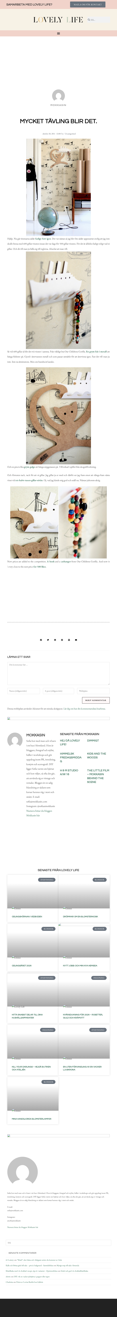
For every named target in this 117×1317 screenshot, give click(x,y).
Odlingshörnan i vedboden (27, 917)
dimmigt (93, 740)
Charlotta (9, 1282)
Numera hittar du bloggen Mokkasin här (22, 1227)
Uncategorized (70, 133)
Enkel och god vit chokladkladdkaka (74, 1271)
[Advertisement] (58, 59)
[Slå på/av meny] (58, 33)
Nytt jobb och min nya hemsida (80, 966)
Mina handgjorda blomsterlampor (31, 1119)
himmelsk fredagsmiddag (71, 757)
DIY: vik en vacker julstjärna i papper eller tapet (32, 1276)
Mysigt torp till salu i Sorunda (68, 1265)
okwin (8, 1276)
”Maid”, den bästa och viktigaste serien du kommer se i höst (39, 1260)
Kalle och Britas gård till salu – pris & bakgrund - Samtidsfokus (29, 1265)
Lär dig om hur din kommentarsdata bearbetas (84, 708)
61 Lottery (10, 1260)
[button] (41, 640)
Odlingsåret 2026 (21, 966)
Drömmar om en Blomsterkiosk (80, 917)
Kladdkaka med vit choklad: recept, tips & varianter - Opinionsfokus (31, 1271)
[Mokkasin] (22, 1172)
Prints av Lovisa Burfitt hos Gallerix (29, 1282)
